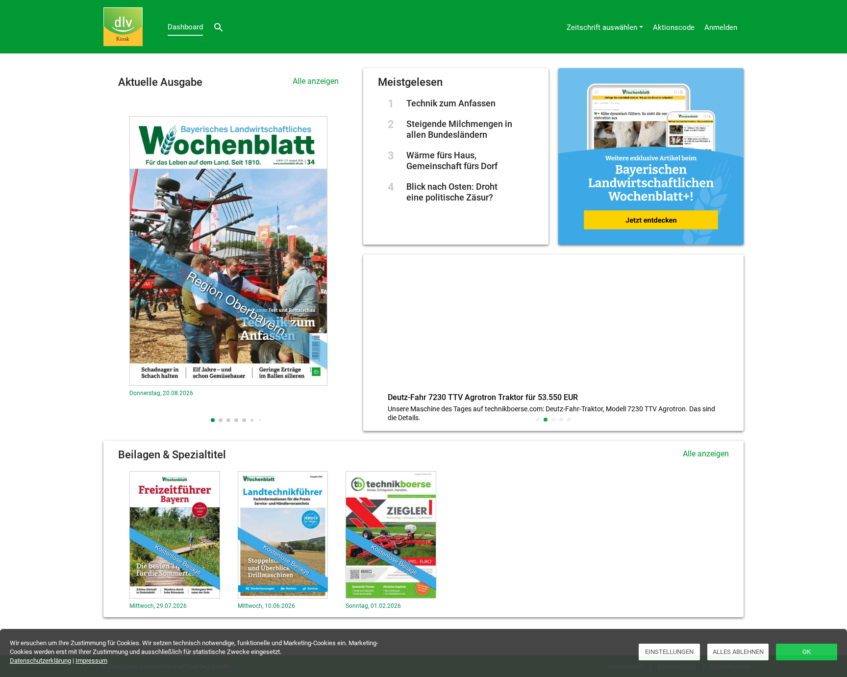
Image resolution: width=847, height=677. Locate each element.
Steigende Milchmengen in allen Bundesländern (459, 129)
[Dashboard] (123, 26)
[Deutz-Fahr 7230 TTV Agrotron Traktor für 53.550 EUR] (553, 325)
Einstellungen (669, 651)
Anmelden (720, 27)
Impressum (91, 660)
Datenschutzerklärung (40, 660)
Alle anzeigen (316, 81)
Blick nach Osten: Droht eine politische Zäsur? (452, 191)
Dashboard (185, 27)
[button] (213, 420)
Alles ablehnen (738, 651)
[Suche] (218, 27)
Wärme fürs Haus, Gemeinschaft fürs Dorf (452, 160)
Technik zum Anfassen (451, 103)
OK (806, 651)
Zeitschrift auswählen (602, 27)
